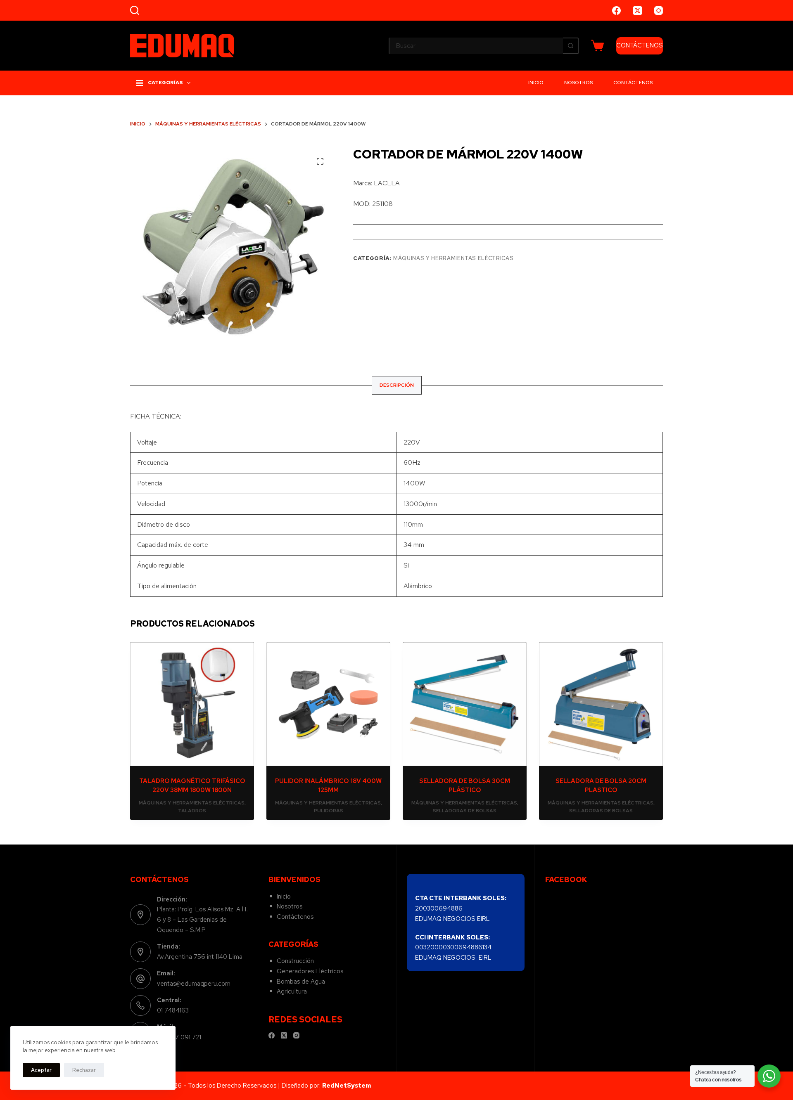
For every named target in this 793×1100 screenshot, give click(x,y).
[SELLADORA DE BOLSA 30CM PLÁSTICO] (465, 704)
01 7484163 (173, 1010)
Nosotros (578, 82)
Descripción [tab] (397, 385)
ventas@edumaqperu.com (193, 983)
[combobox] (476, 46)
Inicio (536, 82)
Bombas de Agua (301, 981)
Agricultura (292, 991)
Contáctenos (633, 82)
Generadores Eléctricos (310, 971)
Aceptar (41, 1070)
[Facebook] (616, 10)
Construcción (295, 961)
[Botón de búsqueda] (570, 45)
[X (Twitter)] (637, 10)
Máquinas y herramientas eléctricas (453, 258)
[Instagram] (658, 10)
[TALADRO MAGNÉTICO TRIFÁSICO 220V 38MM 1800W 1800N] (192, 704)
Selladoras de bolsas (464, 810)
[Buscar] (134, 10)
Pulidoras (328, 810)
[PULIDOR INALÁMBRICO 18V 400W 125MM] (328, 704)
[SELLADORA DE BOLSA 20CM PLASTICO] (601, 704)
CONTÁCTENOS (639, 45)
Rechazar (84, 1070)
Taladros (192, 810)
